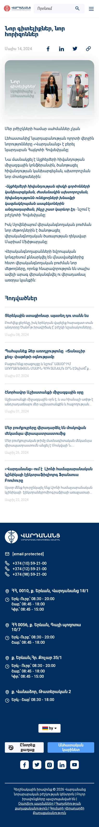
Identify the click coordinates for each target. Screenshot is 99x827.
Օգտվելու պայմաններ (36, 803)
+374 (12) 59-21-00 (29, 569)
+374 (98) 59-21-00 (29, 574)
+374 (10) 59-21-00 (29, 563)
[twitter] (37, 764)
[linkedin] (62, 764)
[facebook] (24, 764)
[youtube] (74, 764)
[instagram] (49, 764)
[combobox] (54, 8)
